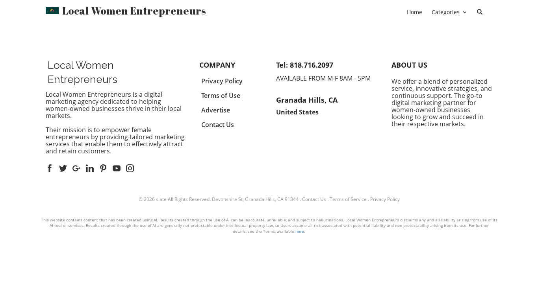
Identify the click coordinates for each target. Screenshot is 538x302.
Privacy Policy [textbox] (222, 81)
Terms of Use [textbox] (220, 95)
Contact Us (314, 199)
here (299, 231)
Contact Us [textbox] (217, 125)
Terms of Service (348, 199)
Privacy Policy (385, 199)
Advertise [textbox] (215, 110)
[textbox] (134, 11)
